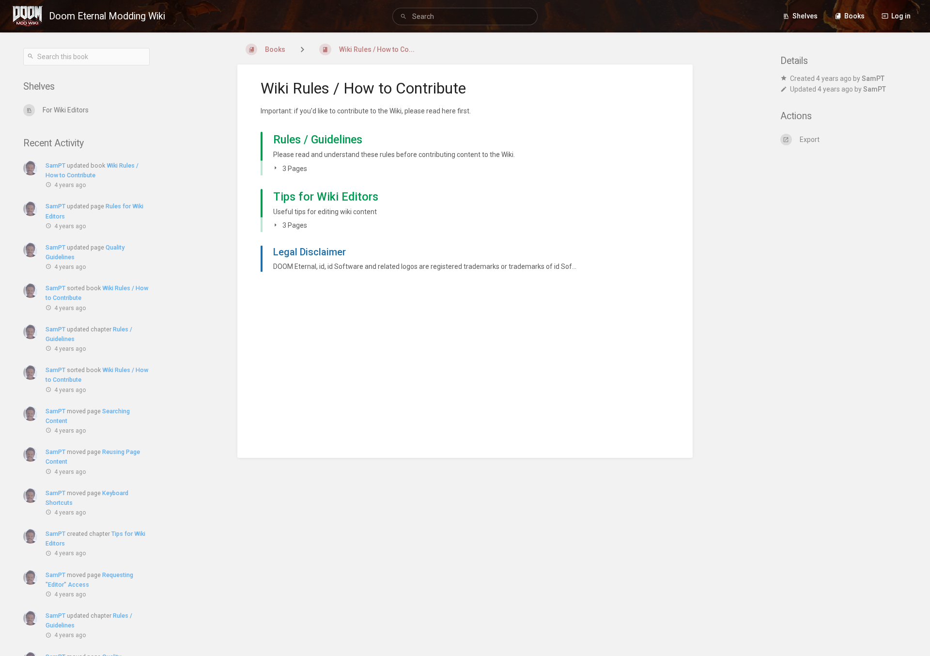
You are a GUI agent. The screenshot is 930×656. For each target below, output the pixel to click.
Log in (901, 16)
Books (854, 16)
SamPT (55, 165)
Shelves (805, 16)
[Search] (405, 17)
